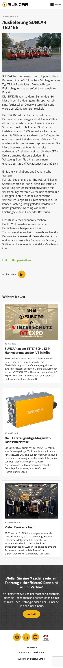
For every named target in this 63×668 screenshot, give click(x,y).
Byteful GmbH (37, 659)
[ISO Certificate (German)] (46, 637)
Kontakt (31, 614)
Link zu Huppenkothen (16, 260)
